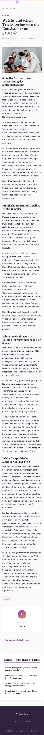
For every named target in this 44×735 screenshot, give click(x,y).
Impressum (17, 721)
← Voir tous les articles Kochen (15, 640)
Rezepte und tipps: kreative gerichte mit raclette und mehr (21, 692)
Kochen (12, 8)
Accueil (5, 8)
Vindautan (22, 713)
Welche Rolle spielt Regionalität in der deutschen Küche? (21, 668)
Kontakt (28, 721)
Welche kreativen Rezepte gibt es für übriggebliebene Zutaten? (20, 684)
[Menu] (26, 2)
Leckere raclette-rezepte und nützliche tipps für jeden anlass (21, 676)
